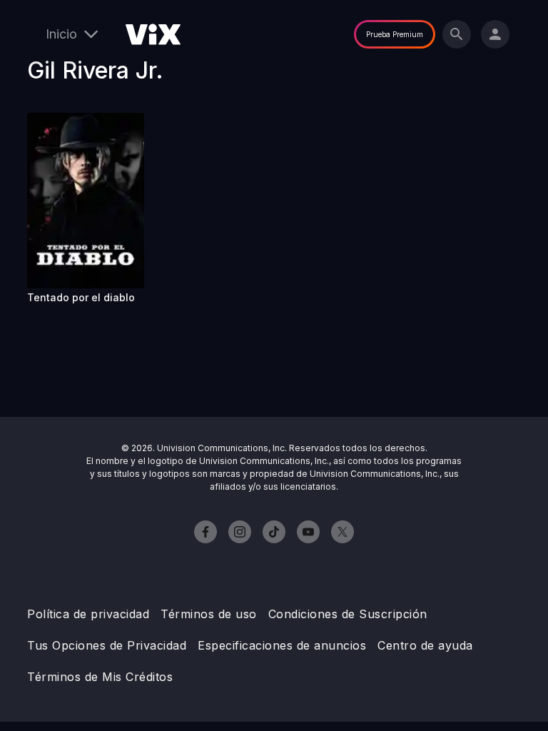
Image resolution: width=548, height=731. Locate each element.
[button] (85, 200)
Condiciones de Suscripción (347, 614)
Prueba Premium (394, 34)
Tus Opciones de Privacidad (106, 645)
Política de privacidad (88, 614)
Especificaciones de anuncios (282, 645)
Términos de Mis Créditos (100, 677)
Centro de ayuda (425, 645)
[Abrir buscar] (456, 34)
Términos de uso (209, 614)
